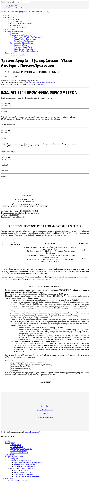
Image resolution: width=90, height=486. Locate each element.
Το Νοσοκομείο (15, 19)
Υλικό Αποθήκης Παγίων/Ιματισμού (27, 51)
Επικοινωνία (9, 53)
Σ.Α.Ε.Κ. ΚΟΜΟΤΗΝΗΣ (19, 27)
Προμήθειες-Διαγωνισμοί (14, 31)
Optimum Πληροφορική (31, 432)
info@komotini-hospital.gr (14, 8)
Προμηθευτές (14, 33)
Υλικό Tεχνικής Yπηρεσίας (23, 49)
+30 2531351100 (11, 6)
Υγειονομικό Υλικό (21, 45)
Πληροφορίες (10, 17)
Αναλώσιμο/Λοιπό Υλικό (23, 47)
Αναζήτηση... (5, 2)
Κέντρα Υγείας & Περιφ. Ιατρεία (21, 23)
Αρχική (7, 15)
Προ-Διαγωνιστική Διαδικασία (20, 35)
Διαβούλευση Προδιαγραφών (24, 41)
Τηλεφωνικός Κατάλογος (18, 55)
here (41, 84)
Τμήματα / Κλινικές (16, 21)
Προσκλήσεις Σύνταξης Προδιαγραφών (28, 37)
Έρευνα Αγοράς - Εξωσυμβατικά (21, 43)
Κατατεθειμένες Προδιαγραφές (25, 39)
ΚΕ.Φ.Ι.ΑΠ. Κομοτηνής (18, 25)
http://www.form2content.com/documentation (39, 82)
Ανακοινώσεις (10, 29)
